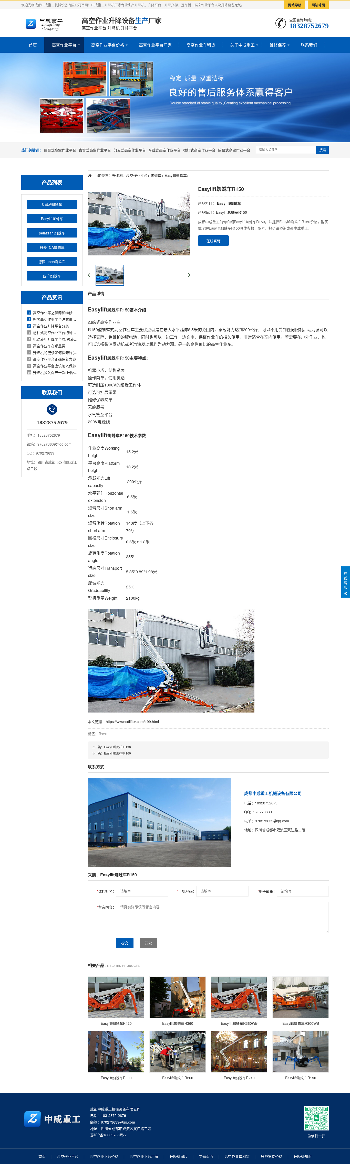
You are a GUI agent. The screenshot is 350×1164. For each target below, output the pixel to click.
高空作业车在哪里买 (46, 345)
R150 (103, 733)
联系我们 (309, 45)
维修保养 (278, 45)
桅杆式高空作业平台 (199, 150)
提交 (124, 943)
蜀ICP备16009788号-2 (108, 1134)
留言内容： (106, 907)
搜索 (322, 150)
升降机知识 (303, 1156)
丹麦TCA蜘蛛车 (52, 247)
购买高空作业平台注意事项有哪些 (52, 319)
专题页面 (206, 1156)
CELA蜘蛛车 (52, 204)
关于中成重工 (242, 45)
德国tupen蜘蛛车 (52, 261)
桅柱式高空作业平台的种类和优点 (52, 332)
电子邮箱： (267, 891)
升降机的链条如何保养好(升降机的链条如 (52, 352)
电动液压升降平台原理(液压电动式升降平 (52, 339)
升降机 (117, 175)
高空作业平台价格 (107, 45)
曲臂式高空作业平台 (60, 150)
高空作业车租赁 (201, 45)
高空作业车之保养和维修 (50, 312)
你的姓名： (106, 891)
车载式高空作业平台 (164, 150)
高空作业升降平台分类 (48, 325)
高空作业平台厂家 (155, 45)
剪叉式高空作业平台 (130, 150)
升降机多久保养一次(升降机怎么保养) (52, 372)
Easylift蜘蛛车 (52, 218)
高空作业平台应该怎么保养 (52, 365)
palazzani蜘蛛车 (52, 232)
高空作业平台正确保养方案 (52, 359)
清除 (148, 943)
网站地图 (318, 4)
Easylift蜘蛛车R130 (117, 747)
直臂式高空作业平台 (95, 150)
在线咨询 (213, 240)
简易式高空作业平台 (234, 150)
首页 (33, 45)
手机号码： (186, 891)
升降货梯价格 (271, 1156)
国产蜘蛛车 (52, 275)
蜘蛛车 (156, 175)
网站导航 (294, 4)
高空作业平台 (64, 45)
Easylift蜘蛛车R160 (117, 753)
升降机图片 (179, 1156)
